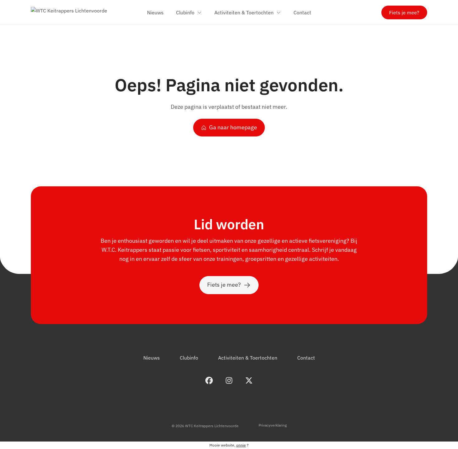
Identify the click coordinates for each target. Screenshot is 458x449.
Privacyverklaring (273, 425)
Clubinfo (189, 358)
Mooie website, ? (229, 445)
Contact (306, 358)
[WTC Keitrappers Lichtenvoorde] (69, 12)
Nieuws (151, 358)
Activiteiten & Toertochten (247, 358)
